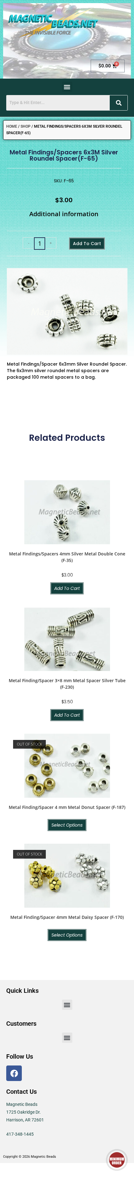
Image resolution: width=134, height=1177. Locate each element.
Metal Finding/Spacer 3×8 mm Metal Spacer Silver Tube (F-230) (67, 683)
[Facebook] (14, 1073)
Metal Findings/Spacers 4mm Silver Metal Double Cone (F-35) (67, 557)
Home (11, 126)
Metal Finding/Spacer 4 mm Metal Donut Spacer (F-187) (67, 807)
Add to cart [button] (67, 588)
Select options (67, 825)
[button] (67, 87)
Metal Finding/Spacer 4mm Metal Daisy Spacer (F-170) (67, 917)
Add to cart (87, 243)
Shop (26, 126)
